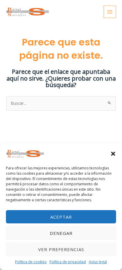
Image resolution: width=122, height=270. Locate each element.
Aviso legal (98, 261)
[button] (113, 154)
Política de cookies (30, 261)
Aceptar (61, 217)
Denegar (61, 233)
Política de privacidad (67, 261)
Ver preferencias (61, 249)
